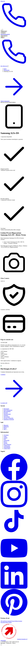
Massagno (6, 425)
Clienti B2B (6, 440)
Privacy (5, 441)
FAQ (5, 439)
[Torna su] (1, 644)
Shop (2, 34)
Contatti (5, 437)
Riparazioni (3, 31)
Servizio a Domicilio (8, 418)
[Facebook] (14, 480)
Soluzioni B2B (7, 414)
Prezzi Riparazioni (8, 410)
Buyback (6, 412)
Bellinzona (6, 426)
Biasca (5, 428)
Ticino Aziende (7, 621)
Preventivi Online (7, 622)
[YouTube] (14, 561)
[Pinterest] (14, 615)
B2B (9, 34)
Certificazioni (7, 445)
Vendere (3, 32)
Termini (5, 443)
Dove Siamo (4, 35)
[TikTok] (14, 534)
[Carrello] (2, 30)
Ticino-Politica (14, 621)
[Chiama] (14, 28)
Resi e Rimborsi (7, 444)
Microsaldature (7, 411)
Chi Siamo (6, 435)
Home (5, 68)
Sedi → (5, 429)
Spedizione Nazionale (9, 419)
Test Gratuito (7, 416)
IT (3, 37)
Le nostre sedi (4, 403)
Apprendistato (7, 447)
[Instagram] (14, 507)
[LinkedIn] (14, 588)
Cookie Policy (7, 448)
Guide (5, 436)
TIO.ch (2, 621)
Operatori (5, 34)
